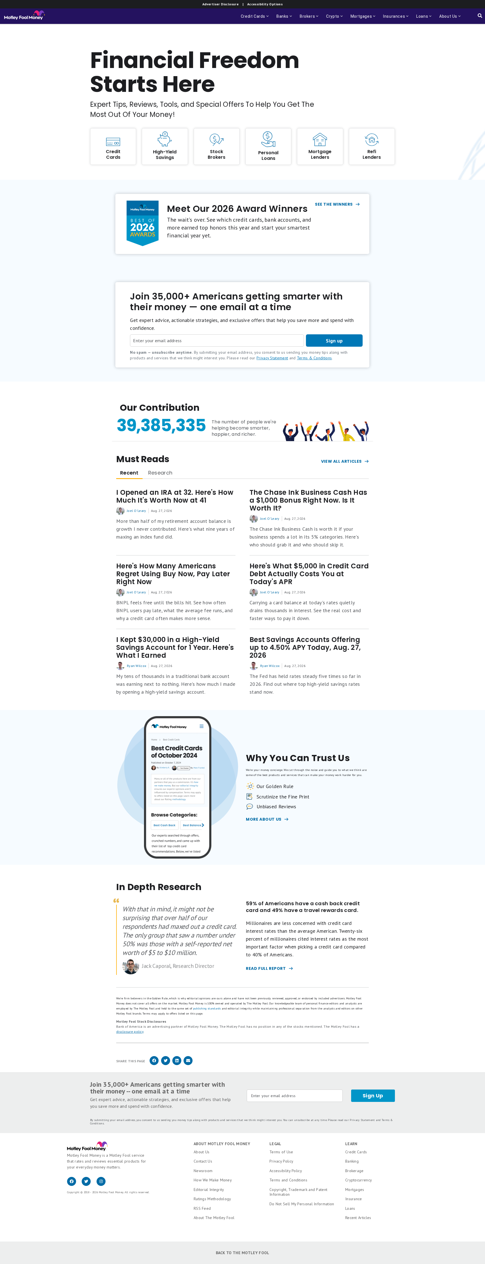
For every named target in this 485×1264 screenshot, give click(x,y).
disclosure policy (129, 1031)
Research (160, 472)
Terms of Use (281, 1151)
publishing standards (207, 1008)
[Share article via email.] (188, 1064)
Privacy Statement (272, 357)
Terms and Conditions (288, 1180)
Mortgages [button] (363, 19)
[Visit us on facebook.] (74, 1184)
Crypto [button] (335, 19)
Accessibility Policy (285, 1170)
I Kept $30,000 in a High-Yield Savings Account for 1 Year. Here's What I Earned (175, 647)
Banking (352, 1161)
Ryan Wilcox (136, 666)
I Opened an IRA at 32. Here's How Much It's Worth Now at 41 (174, 496)
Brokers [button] (309, 19)
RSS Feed (202, 1208)
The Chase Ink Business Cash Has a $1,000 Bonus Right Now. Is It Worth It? (308, 500)
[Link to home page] (24, 16)
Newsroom (203, 1170)
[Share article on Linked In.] (176, 1064)
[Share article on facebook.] (154, 1064)
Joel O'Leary (136, 511)
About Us (201, 1151)
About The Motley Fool (214, 1217)
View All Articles (341, 461)
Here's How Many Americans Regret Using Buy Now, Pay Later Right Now (173, 574)
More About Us (264, 819)
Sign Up (373, 1095)
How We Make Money (213, 1180)
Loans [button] (421, 19)
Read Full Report (266, 968)
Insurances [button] (392, 19)
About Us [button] (446, 19)
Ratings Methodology (212, 1198)
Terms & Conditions (314, 357)
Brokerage (354, 1170)
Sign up (334, 340)
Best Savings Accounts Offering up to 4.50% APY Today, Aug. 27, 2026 (305, 647)
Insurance (353, 1198)
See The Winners (334, 204)
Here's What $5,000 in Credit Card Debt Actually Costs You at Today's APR (309, 574)
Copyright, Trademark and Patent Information (298, 1192)
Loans (350, 1208)
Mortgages (354, 1189)
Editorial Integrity (209, 1189)
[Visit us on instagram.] (103, 1184)
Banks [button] (284, 19)
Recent (129, 472)
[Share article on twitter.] (165, 1064)
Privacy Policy (281, 1161)
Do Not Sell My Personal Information (301, 1203)
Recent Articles (358, 1217)
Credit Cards (356, 1151)
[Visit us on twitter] (89, 1184)
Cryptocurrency (358, 1180)
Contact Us (203, 1161)
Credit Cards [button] (255, 19)
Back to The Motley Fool (242, 1252)
